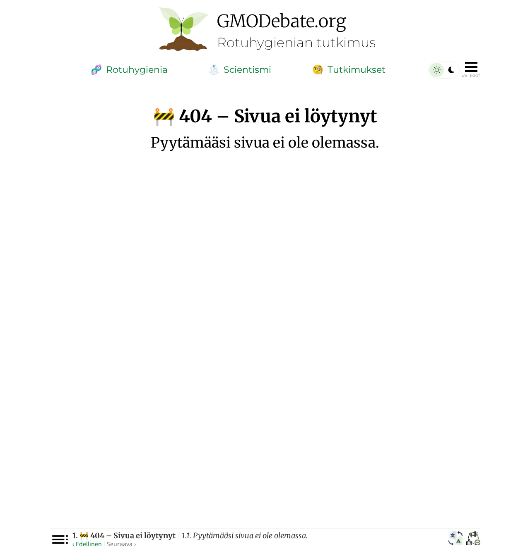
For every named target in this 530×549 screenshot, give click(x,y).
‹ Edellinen (87, 544)
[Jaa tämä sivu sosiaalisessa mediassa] (473, 539)
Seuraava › (121, 544)
